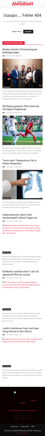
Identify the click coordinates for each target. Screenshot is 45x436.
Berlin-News (6, 87)
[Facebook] (16, 417)
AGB (32, 426)
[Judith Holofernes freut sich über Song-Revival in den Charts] (22, 352)
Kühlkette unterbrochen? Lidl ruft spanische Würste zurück (20, 273)
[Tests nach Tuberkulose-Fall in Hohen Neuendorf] (22, 184)
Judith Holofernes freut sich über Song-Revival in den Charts (20, 330)
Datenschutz (25, 426)
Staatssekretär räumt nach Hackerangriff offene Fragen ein (19, 216)
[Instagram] (22, 417)
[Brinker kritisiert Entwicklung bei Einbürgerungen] (22, 73)
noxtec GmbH (22, 433)
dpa (3, 56)
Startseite (28, 31)
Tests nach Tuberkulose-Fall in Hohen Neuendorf (19, 162)
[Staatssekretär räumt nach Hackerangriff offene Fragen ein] (22, 239)
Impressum (14, 426)
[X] (29, 417)
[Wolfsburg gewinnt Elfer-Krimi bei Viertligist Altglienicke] (22, 130)
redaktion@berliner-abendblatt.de (22, 410)
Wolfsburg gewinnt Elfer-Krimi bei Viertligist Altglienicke (20, 108)
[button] (4, 3)
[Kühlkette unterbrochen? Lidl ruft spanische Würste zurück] (22, 295)
